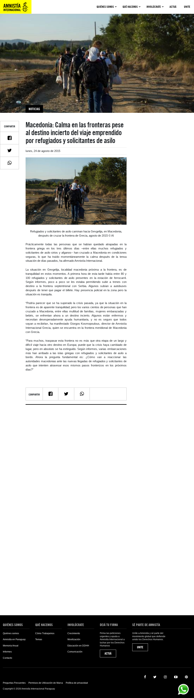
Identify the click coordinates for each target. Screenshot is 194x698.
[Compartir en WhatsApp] (9, 163)
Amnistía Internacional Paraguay (15, 7)
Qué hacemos (130, 7)
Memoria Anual (10, 645)
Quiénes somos (105, 7)
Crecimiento (73, 633)
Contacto (7, 658)
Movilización (73, 639)
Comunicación (74, 651)
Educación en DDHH (78, 645)
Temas (38, 639)
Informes (7, 651)
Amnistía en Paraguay (14, 639)
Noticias (34, 109)
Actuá (173, 7)
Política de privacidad (77, 683)
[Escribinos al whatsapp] (183, 689)
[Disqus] (76, 455)
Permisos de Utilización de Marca (45, 683)
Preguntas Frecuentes (14, 683)
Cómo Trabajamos (44, 633)
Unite (187, 7)
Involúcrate (153, 7)
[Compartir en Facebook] (9, 138)
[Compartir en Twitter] (9, 150)
